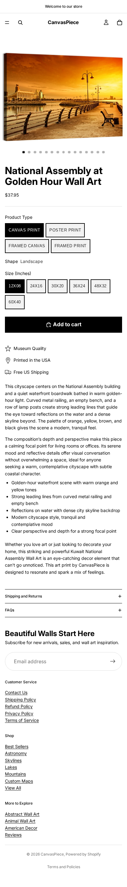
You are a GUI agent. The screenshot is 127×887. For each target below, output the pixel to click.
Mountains (15, 774)
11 (81, 152)
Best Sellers (16, 746)
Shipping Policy (20, 699)
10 (75, 152)
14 (97, 152)
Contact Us (16, 692)
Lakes (11, 767)
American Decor (21, 827)
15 (103, 152)
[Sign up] (112, 661)
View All (13, 787)
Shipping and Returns (23, 596)
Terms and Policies (63, 866)
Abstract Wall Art (22, 814)
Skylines (13, 760)
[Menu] (7, 22)
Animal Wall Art (20, 820)
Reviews (13, 834)
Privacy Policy (19, 713)
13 (92, 152)
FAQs (9, 610)
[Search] (20, 22)
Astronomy (16, 753)
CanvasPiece (52, 854)
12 (86, 152)
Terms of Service (22, 720)
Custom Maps (19, 780)
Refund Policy (19, 706)
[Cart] (119, 22)
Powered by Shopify (83, 854)
